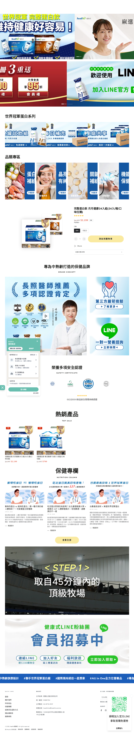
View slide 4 (72, 55)
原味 (77, 231)
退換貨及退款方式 (11, 710)
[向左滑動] (6, 643)
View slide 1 (55, 55)
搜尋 (6, 697)
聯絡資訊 (40, 729)
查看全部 (67, 540)
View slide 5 (78, 55)
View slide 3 (67, 55)
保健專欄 (8, 707)
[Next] (107, 384)
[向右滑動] (128, 643)
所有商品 (8, 703)
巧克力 (85, 231)
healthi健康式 (14, 726)
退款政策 (33, 729)
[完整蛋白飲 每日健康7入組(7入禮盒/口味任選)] (51, 440)
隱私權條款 (9, 713)
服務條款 (8, 716)
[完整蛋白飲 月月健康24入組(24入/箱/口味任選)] (19, 440)
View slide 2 (61, 55)
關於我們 (8, 700)
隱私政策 (20, 729)
